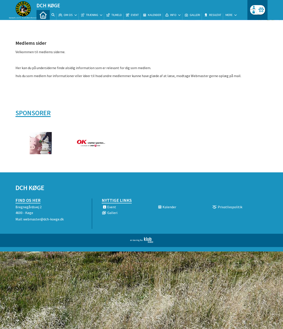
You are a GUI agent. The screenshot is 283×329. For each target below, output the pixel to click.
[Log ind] (260, 10)
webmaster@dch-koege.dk (43, 219)
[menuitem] (43, 15)
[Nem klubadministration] (141, 241)
